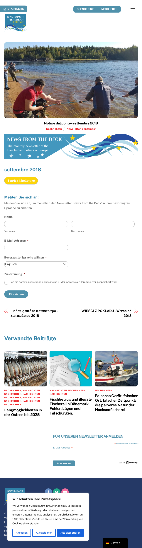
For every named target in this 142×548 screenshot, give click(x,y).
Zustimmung (14, 274)
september (89, 128)
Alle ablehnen (44, 532)
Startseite (15, 8)
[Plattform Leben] (15, 29)
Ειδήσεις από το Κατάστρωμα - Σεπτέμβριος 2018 (34, 313)
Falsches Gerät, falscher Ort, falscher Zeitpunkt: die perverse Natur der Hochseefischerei (116, 402)
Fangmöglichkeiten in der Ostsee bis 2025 (23, 412)
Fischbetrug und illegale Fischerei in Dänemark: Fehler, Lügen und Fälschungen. (71, 406)
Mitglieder (109, 9)
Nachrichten (54, 128)
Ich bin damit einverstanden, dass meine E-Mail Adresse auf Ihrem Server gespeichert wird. (64, 281)
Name (8, 217)
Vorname (9, 231)
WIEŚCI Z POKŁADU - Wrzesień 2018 (107, 313)
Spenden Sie (85, 9)
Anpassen (22, 532)
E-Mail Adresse (16, 240)
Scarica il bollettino (21, 180)
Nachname (77, 231)
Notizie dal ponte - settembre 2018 (71, 123)
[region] (48, 517)
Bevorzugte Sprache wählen (25, 257)
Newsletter (74, 128)
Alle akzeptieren (70, 532)
